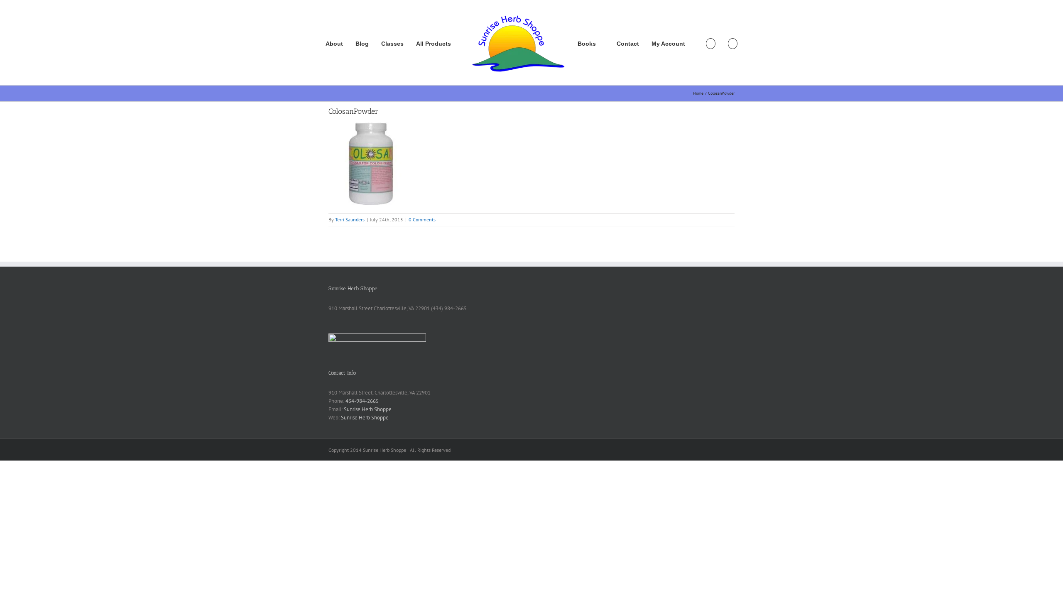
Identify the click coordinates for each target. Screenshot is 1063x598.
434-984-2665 (362, 400)
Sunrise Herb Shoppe (368, 409)
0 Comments (422, 219)
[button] (732, 42)
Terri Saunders (350, 219)
